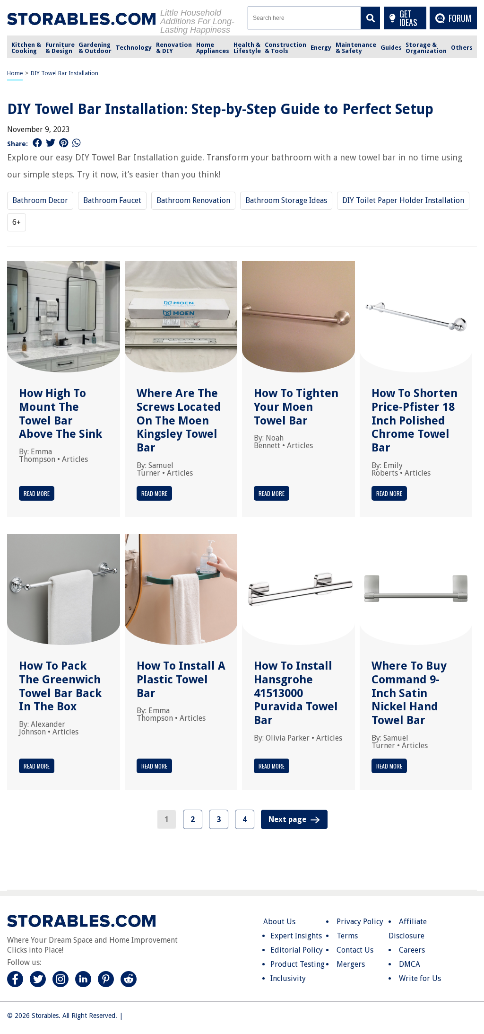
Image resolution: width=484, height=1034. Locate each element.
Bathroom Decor (40, 200)
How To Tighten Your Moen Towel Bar (296, 407)
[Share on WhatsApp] (76, 143)
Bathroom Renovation (193, 200)
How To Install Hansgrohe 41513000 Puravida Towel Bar (296, 693)
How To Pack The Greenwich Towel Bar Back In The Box (60, 686)
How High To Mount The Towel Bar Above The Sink (60, 414)
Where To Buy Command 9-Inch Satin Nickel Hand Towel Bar (409, 693)
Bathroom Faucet (112, 200)
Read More (37, 493)
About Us (279, 921)
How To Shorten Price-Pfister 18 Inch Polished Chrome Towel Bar (415, 420)
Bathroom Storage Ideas (286, 200)
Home (15, 73)
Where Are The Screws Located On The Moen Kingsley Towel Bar (179, 420)
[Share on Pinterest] (63, 143)
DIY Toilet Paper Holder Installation (403, 200)
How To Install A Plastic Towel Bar (181, 679)
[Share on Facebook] (37, 143)
